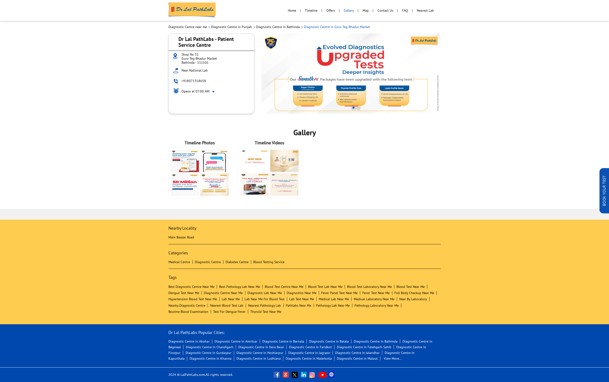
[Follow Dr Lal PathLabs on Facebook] (277, 374)
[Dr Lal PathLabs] (192, 10)
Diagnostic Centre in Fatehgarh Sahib (364, 347)
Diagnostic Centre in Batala (329, 341)
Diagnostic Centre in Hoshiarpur (259, 353)
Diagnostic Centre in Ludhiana (258, 358)
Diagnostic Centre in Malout (357, 358)
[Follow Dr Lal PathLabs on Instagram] (313, 374)
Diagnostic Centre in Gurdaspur (208, 353)
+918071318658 (194, 81)
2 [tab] (358, 107)
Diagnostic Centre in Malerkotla (309, 358)
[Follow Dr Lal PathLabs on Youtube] (322, 374)
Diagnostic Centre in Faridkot (310, 347)
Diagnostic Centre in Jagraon (309, 353)
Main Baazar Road (181, 237)
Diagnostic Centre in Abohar (189, 341)
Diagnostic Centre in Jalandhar (357, 353)
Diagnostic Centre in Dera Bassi (261, 347)
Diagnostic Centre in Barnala (283, 341)
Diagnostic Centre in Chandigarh (209, 347)
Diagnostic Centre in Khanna (210, 358)
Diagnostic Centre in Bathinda (376, 341)
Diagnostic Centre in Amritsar (236, 341)
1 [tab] (353, 107)
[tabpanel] (351, 74)
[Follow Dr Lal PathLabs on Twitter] (295, 374)
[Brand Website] (332, 374)
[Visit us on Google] (286, 374)
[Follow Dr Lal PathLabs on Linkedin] (304, 374)
